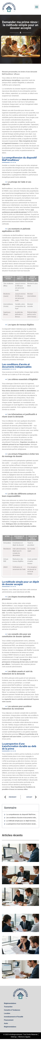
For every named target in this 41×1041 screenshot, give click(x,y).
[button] (36, 7)
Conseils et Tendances (12, 1010)
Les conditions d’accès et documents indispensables (21, 818)
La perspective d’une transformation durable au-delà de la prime (21, 824)
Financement (8, 1020)
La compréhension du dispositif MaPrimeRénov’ (21, 814)
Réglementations (10, 1003)
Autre (6, 1023)
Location (7, 1013)
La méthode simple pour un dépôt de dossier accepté (21, 821)
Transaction (8, 1007)
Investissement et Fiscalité (13, 1017)
